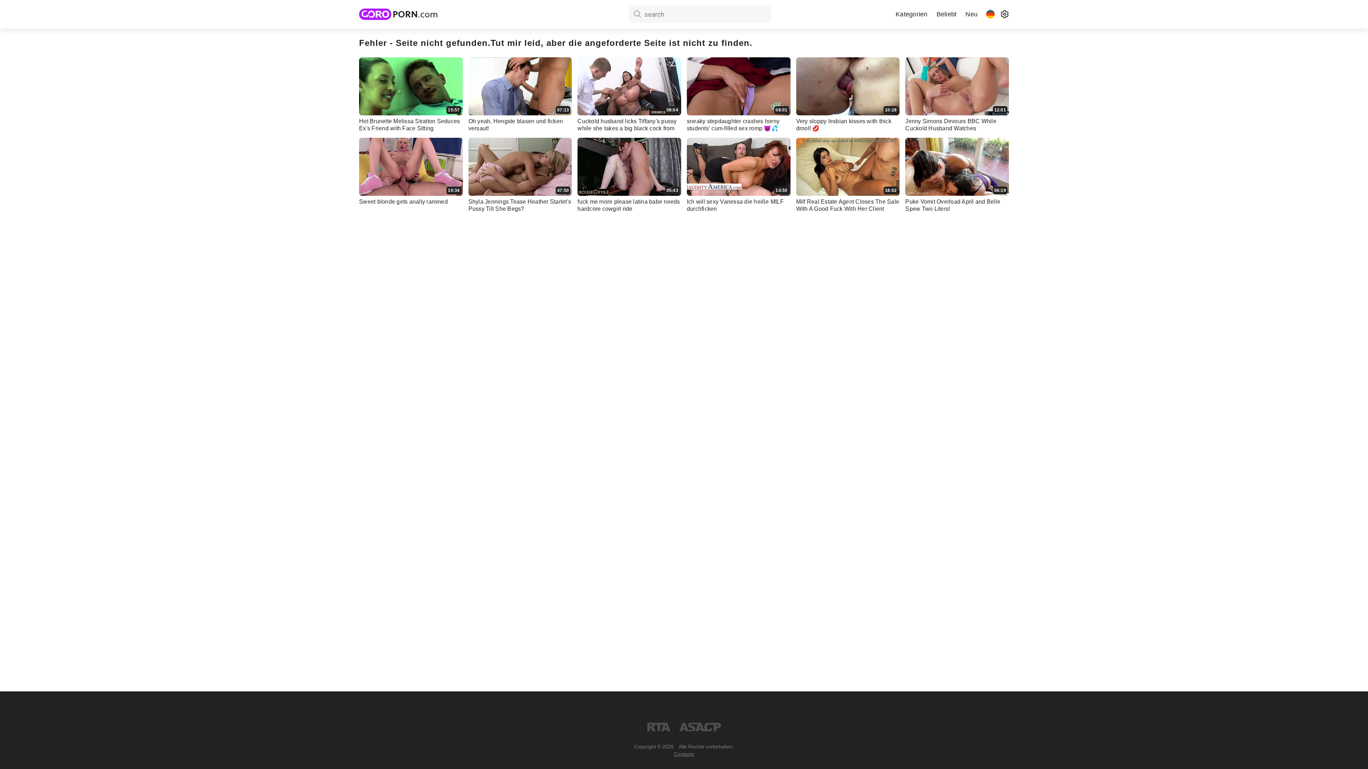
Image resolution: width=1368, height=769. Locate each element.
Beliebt (947, 14)
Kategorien (912, 14)
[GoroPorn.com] (398, 14)
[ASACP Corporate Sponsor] (700, 727)
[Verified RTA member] (658, 727)
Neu (971, 14)
